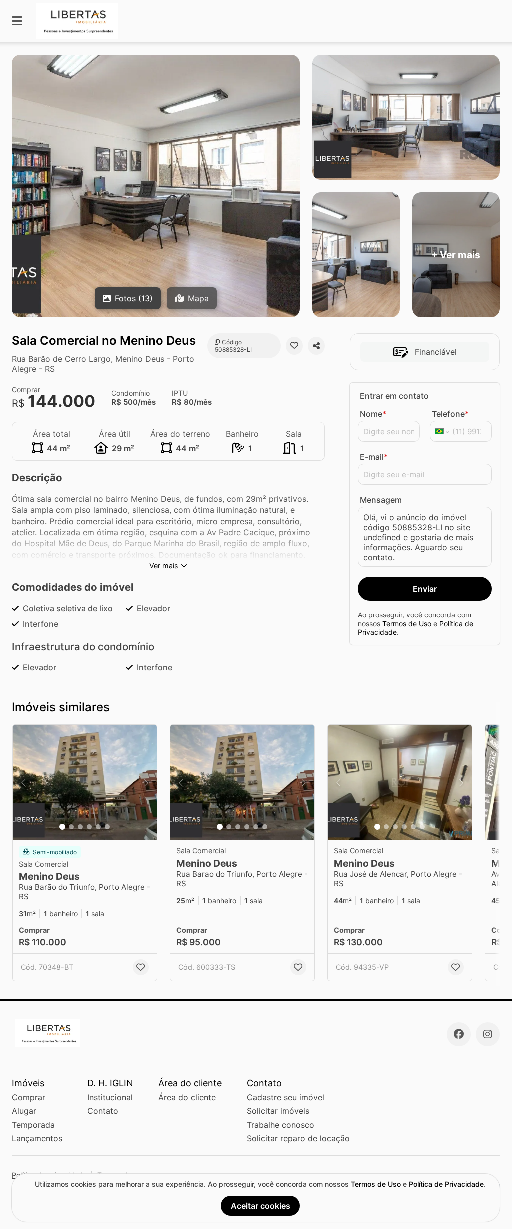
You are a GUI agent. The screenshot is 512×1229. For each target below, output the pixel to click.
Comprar (29, 1097)
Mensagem (381, 500)
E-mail (374, 457)
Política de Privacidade (446, 1184)
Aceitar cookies (260, 1206)
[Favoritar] (294, 346)
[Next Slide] (146, 782)
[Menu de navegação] (17, 21)
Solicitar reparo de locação (298, 1138)
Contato (103, 1111)
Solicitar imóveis (278, 1111)
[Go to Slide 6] (107, 826)
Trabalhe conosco (280, 1125)
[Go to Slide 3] (80, 826)
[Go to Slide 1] (63, 827)
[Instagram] (488, 1034)
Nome (373, 414)
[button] (85, 782)
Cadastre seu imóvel (285, 1097)
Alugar (24, 1111)
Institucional (110, 1097)
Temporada (33, 1125)
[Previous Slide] (23, 782)
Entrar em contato (394, 396)
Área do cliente (187, 1097)
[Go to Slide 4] (89, 826)
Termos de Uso (407, 623)
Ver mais (164, 565)
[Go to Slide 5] (98, 826)
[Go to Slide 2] (71, 826)
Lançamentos (37, 1138)
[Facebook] (459, 1034)
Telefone (450, 414)
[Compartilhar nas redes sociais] (316, 346)
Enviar (425, 589)
